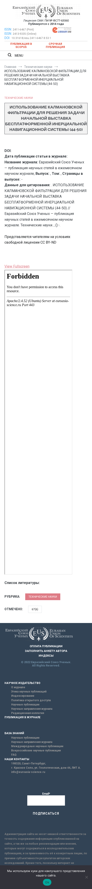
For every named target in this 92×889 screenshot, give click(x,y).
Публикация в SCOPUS (21, 45)
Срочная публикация (55, 45)
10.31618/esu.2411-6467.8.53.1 (31, 38)
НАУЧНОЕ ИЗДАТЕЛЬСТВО (22, 683)
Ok (47, 882)
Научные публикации (25, 704)
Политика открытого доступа (31, 700)
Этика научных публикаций (28, 691)
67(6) (35, 609)
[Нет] (86, 877)
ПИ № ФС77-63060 (57, 20)
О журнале (18, 687)
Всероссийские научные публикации (36, 750)
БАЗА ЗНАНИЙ (14, 733)
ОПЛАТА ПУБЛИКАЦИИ (46, 646)
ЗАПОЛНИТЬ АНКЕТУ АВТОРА (46, 651)
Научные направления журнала (31, 708)
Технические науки (18, 97)
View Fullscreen (16, 266)
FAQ (14, 754)
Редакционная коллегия (27, 713)
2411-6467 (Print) (23, 29)
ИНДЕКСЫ (46, 655)
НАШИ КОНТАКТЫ (16, 759)
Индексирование (22, 695)
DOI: (7, 38)
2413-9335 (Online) (24, 33)
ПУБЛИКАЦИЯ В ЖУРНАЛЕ (22, 717)
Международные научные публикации (37, 746)
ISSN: (8, 29)
